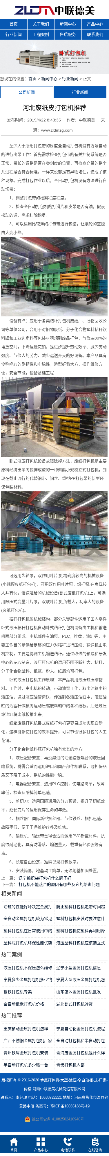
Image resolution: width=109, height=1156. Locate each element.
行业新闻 (14, 34)
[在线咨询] (95, 1141)
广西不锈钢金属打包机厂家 (27, 1040)
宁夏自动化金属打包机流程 (80, 1028)
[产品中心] (40, 1141)
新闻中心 (68, 24)
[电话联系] (68, 1141)
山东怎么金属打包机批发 (78, 991)
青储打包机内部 (70, 1065)
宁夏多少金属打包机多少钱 (27, 979)
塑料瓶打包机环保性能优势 (27, 943)
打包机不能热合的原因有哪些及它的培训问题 (59, 884)
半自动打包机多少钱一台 (25, 1065)
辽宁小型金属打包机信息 (78, 967)
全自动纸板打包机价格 (23, 1004)
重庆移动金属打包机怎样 (25, 1028)
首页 (14, 24)
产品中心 (95, 24)
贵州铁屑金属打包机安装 (25, 1052)
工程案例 (41, 34)
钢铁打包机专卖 (17, 991)
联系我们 (95, 34)
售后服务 (68, 34)
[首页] (13, 1141)
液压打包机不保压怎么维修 (27, 967)
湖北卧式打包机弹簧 (74, 1004)
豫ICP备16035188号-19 (70, 1106)
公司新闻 (27, 92)
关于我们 (41, 24)
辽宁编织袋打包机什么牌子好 (45, 878)
